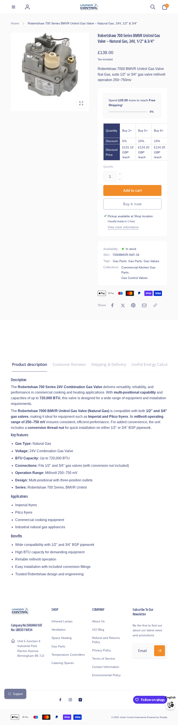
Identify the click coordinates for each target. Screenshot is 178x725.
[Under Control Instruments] (20, 614)
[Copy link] (155, 305)
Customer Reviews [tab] (69, 364)
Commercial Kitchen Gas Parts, (138, 270)
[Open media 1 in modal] (50, 72)
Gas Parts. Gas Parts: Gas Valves (136, 261)
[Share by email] (144, 305)
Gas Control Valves (134, 278)
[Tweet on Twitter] (123, 305)
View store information (123, 227)
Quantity (108, 166)
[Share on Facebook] (112, 305)
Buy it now (132, 204)
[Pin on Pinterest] (133, 305)
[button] (13, 7)
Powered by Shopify (157, 717)
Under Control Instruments (133, 717)
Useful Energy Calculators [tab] (154, 364)
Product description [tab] (29, 364)
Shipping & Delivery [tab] (108, 364)
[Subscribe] (159, 650)
